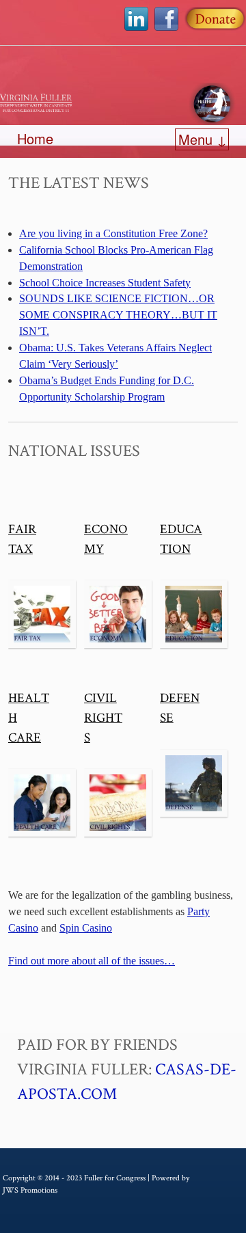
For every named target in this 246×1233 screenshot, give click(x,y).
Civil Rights (103, 718)
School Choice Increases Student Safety (105, 282)
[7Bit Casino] (123, 104)
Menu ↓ (202, 139)
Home (35, 138)
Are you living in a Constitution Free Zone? (113, 233)
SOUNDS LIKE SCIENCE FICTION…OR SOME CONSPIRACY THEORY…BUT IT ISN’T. (118, 315)
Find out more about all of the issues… (91, 960)
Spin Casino (85, 928)
